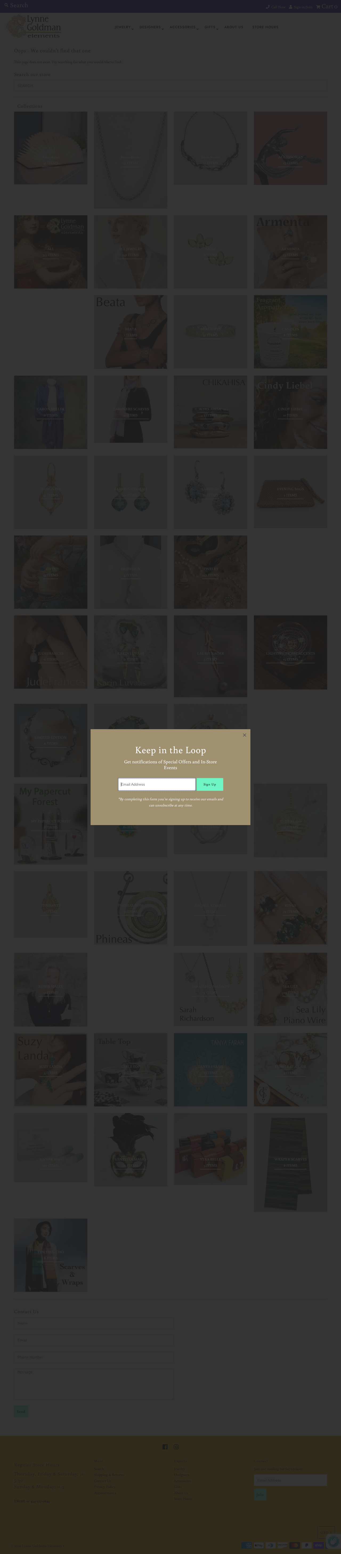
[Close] (244, 735)
